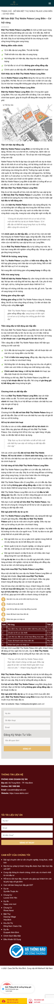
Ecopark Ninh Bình (11, 932)
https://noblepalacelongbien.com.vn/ (29, 703)
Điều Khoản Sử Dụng (12, 939)
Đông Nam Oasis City (13, 926)
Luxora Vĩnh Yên (10, 897)
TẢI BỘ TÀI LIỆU (12, 1001)
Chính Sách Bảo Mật (12, 935)
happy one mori (10, 904)
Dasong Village (10, 916)
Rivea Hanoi (9, 910)
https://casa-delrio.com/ (19, 793)
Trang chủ (6, 11)
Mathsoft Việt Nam (45, 968)
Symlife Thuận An (11, 891)
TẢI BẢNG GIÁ (39, 1001)
